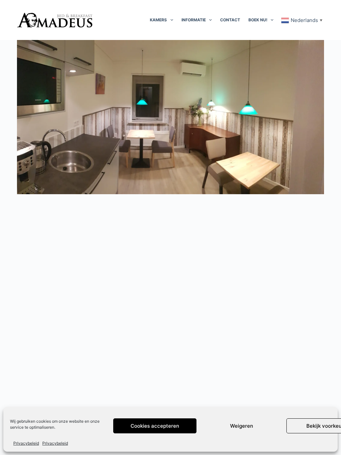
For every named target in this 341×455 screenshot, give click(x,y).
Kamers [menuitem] (158, 19)
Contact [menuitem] (230, 19)
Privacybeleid (26, 443)
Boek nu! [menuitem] (257, 19)
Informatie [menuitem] (193, 19)
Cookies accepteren (155, 426)
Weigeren (241, 426)
